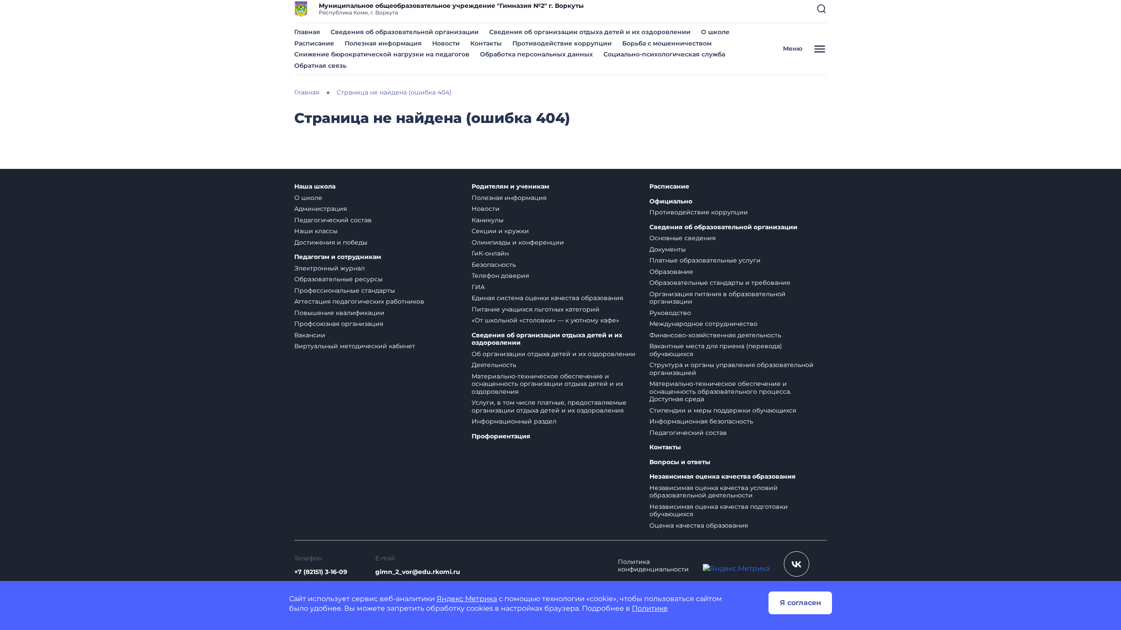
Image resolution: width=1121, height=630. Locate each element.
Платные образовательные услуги (705, 260)
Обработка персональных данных (536, 54)
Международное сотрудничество (703, 324)
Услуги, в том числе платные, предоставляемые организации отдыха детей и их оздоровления (549, 406)
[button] (821, 9)
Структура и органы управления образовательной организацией (731, 369)
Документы (667, 249)
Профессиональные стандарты (344, 290)
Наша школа (314, 186)
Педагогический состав (333, 220)
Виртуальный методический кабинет (354, 346)
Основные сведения (682, 238)
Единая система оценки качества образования (547, 298)
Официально (670, 201)
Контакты (486, 43)
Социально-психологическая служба (664, 54)
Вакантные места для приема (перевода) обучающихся (715, 350)
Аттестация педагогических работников (359, 301)
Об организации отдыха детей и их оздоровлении (553, 354)
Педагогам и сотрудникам (337, 257)
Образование (671, 272)
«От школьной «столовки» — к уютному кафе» (545, 320)
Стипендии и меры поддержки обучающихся (722, 410)
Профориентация (501, 436)
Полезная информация (383, 43)
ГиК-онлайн (490, 253)
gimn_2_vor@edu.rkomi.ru (417, 572)
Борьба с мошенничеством (667, 43)
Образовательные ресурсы (338, 279)
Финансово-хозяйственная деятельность (715, 335)
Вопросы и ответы (679, 462)
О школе (715, 32)
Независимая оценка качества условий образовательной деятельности (713, 492)
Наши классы (316, 231)
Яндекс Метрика (467, 599)
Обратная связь (320, 66)
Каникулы (488, 220)
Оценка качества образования (698, 525)
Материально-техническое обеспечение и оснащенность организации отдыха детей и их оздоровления (547, 384)
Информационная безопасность (701, 421)
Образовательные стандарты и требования (719, 283)
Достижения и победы (330, 242)
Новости (446, 43)
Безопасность (494, 265)
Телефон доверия (500, 276)
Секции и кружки (500, 231)
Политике (650, 608)
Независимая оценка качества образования (722, 476)
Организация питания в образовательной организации (717, 298)
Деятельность (494, 365)
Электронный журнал (329, 268)
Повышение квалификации (339, 313)
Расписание (314, 43)
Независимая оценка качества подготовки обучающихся (718, 510)
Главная (307, 32)
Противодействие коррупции (562, 43)
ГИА (478, 287)
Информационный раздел (514, 421)
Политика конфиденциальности (653, 566)
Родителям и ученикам (510, 186)
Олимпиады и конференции (518, 242)
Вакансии (309, 335)
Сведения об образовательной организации (405, 32)
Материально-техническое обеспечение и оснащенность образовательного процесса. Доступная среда (720, 391)
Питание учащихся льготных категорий (535, 309)
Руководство (670, 313)
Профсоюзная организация (338, 324)
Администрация (320, 209)
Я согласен (800, 602)
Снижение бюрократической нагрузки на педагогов (381, 54)
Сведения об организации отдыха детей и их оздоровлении (590, 32)
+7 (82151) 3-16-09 (320, 572)
